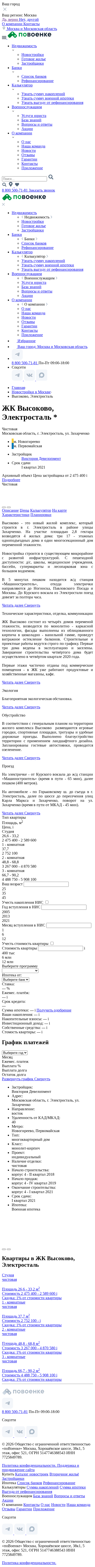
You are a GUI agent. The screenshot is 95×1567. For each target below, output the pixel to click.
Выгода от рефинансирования (27, 1492)
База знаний (31, 120)
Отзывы (28, 155)
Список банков (34, 76)
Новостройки (32, 55)
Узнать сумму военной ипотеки (47, 98)
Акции (27, 129)
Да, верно (10, 19)
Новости (28, 150)
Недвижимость (24, 46)
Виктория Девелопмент (41, 458)
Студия (8, 1275)
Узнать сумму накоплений (43, 94)
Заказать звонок (42, 190)
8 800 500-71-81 (15, 190)
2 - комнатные (13, 1329)
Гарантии (29, 159)
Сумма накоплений (43, 1487)
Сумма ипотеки (73, 1487)
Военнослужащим (27, 107)
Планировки (40, 515)
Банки (17, 68)
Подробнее (11, 480)
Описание (10, 510)
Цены (24, 510)
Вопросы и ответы (36, 124)
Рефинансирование (37, 81)
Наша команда (33, 146)
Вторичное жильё (64, 1474)
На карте (59, 510)
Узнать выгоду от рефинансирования (52, 102)
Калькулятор (22, 85)
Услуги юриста (33, 116)
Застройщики (32, 63)
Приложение (32, 168)
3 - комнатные (13, 1357)
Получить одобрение (54, 1010)
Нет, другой (29, 19)
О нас (26, 142)
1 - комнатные (13, 1302)
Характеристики (15, 515)
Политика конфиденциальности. (29, 1465)
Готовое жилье (33, 59)
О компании (12, 24)
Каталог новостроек (31, 1474)
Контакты (31, 24)
